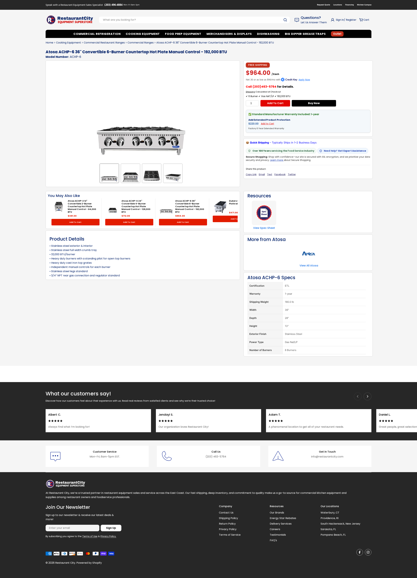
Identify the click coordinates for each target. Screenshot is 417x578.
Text (269, 174)
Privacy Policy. (108, 536)
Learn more (277, 160)
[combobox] (194, 20)
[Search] (285, 20)
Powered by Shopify (89, 563)
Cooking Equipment (68, 42)
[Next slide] (367, 396)
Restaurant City (65, 563)
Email (262, 174)
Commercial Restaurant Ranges (104, 42)
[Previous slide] (358, 396)
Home (49, 42)
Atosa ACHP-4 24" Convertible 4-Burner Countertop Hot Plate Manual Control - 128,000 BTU (136, 206)
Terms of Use (89, 536)
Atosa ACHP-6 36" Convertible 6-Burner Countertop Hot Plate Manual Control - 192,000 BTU (189, 206)
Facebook (280, 174)
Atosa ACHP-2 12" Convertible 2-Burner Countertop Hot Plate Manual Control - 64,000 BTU (82, 206)
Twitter (292, 174)
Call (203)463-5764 (261, 87)
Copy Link (251, 174)
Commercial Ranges (141, 42)
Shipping (250, 91)
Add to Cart (275, 103)
